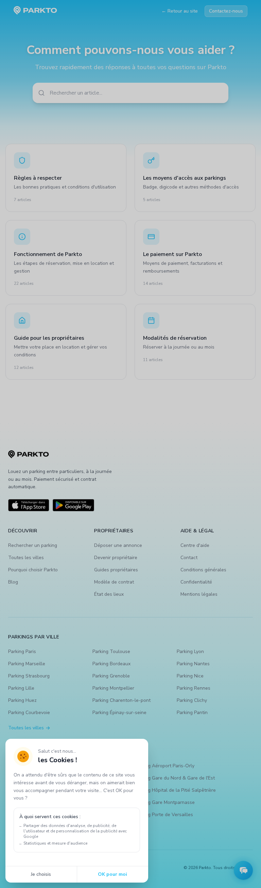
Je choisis (41, 874)
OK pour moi (112, 874)
